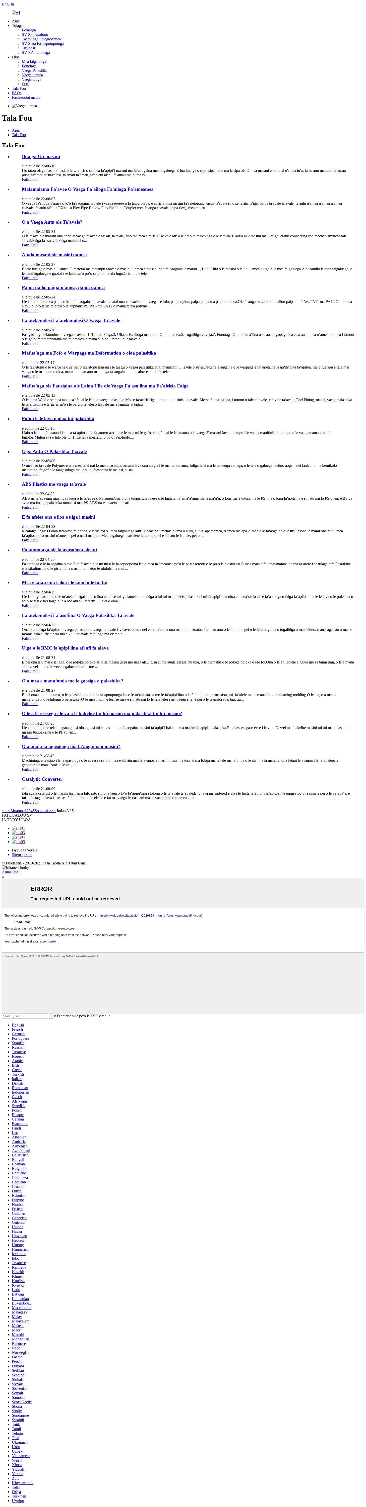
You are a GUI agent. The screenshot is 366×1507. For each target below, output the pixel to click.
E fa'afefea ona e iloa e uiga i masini (58, 517)
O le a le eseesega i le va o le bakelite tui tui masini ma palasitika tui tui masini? (102, 713)
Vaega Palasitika (35, 70)
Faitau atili (30, 179)
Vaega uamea (32, 75)
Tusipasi (28, 48)
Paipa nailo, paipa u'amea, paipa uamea (63, 287)
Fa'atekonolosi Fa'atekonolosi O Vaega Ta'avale (71, 320)
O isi (25, 84)
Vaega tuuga (31, 79)
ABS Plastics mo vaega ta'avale (54, 484)
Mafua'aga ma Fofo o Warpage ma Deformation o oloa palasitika (89, 353)
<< (4, 811)
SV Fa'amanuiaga (36, 52)
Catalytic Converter (42, 779)
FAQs (16, 93)
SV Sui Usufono (35, 34)
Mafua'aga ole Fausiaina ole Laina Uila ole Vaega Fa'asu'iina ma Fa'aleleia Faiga (105, 385)
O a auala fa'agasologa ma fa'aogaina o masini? (71, 746)
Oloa (16, 57)
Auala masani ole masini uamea (54, 254)
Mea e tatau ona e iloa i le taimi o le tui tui (64, 582)
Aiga (16, 21)
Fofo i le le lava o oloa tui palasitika (58, 418)
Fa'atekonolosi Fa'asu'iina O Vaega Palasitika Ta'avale (78, 615)
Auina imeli (11, 872)
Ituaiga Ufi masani (41, 156)
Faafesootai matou (26, 97)
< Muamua (15, 811)
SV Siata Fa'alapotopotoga (43, 43)
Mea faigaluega (34, 61)
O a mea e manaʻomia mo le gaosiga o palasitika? (72, 680)
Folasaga (29, 30)
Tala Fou (19, 88)
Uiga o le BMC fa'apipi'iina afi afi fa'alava (65, 648)
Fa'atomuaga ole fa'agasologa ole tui (59, 549)
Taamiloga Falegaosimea (41, 39)
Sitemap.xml (22, 854)
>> (53, 811)
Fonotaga (29, 66)
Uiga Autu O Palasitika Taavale (54, 451)
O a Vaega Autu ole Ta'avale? (52, 222)
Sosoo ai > (43, 811)
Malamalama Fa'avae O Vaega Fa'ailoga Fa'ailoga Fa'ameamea (88, 189)
